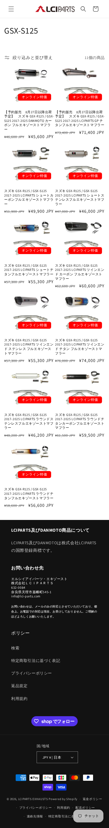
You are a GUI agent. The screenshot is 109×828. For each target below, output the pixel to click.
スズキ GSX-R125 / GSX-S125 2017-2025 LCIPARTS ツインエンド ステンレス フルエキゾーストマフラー (28, 346)
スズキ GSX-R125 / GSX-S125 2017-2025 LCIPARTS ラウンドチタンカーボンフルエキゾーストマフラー (79, 421)
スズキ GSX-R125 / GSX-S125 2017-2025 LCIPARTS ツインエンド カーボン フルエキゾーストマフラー (79, 272)
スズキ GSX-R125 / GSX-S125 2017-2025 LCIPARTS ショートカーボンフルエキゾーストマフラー (28, 197)
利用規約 (19, 698)
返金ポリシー (92, 799)
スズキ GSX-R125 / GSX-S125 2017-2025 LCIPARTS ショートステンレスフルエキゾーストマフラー (79, 197)
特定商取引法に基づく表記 (35, 660)
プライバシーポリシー (31, 673)
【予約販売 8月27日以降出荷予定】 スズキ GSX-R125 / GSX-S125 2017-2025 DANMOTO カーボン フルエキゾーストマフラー (29, 120)
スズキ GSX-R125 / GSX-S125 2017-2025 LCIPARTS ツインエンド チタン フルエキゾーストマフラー (79, 346)
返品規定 (19, 685)
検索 (15, 647)
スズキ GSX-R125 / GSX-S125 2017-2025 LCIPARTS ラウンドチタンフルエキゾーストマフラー (28, 493)
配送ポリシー (85, 808)
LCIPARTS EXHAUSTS (33, 799)
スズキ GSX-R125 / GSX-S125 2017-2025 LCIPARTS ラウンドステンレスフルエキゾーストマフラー (28, 421)
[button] (11, 9)
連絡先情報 (35, 816)
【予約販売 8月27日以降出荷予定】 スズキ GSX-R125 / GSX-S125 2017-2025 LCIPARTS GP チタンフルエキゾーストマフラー (80, 118)
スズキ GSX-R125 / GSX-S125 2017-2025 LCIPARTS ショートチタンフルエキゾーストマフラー (28, 269)
